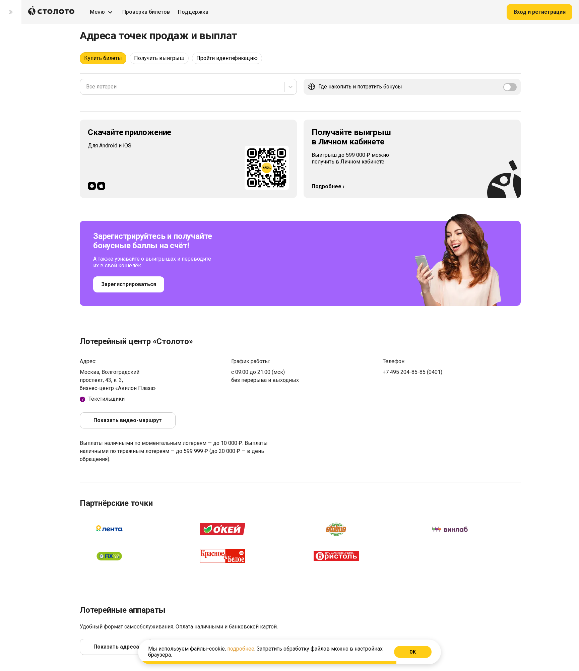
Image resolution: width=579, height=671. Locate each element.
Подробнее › (328, 186)
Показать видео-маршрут (127, 420)
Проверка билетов (146, 12)
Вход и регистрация (540, 12)
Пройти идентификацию (227, 58)
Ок (412, 652)
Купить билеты (103, 58)
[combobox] (86, 87)
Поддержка (193, 12)
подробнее (240, 649)
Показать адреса (116, 647)
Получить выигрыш (159, 58)
